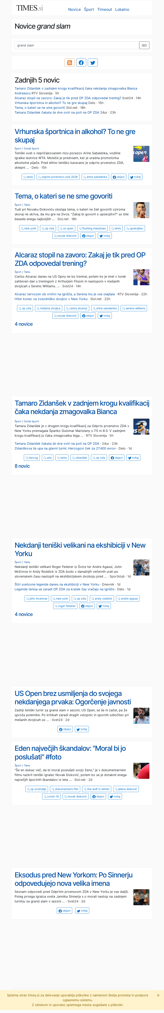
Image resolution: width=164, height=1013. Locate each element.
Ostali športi (31, 148)
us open (67, 228)
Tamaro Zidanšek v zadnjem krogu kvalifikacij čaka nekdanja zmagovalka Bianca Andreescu (82, 411)
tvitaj (137, 176)
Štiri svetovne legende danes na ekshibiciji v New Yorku (57, 584)
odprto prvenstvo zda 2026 (59, 176)
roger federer (66, 606)
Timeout (104, 9)
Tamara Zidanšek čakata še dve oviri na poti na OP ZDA (57, 112)
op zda (49, 228)
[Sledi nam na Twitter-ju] (93, 62)
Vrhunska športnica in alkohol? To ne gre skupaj (51, 103)
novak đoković (67, 235)
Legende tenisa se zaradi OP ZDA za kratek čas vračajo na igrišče (64, 589)
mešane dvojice (49, 308)
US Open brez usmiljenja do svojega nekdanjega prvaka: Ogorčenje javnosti (73, 697)
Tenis (27, 204)
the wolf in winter (97, 789)
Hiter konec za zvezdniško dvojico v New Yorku (51, 299)
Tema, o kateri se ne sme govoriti (40, 108)
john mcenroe (38, 598)
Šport (89, 9)
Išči (144, 45)
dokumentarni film (66, 789)
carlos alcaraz (77, 308)
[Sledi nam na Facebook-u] (81, 62)
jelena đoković (127, 789)
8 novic (22, 466)
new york (29, 228)
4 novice (24, 324)
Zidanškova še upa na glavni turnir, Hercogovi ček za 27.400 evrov (65, 448)
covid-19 (52, 796)
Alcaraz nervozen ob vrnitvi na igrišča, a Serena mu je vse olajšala (65, 294)
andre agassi (129, 598)
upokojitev (136, 228)
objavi (120, 176)
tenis (29, 176)
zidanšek (81, 457)
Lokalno (122, 9)
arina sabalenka (96, 176)
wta (49, 457)
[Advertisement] (82, 365)
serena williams (135, 308)
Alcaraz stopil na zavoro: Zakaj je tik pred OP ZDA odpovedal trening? (68, 98)
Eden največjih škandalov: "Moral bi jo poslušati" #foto (70, 752)
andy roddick (103, 598)
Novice (74, 9)
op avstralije (38, 789)
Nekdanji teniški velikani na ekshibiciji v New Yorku (80, 549)
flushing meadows (93, 228)
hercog (33, 457)
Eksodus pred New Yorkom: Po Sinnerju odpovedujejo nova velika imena (73, 879)
